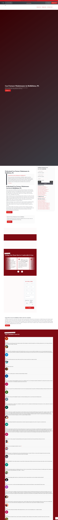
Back (39, 181)
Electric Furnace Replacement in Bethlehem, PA (43, 191)
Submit (29, 307)
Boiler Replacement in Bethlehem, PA (42, 195)
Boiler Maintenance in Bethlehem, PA (42, 193)
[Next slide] (22, 272)
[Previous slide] (18, 272)
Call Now (9, 221)
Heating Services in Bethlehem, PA (42, 186)
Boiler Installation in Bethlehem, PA (42, 192)
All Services (7, 325)
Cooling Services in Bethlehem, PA (42, 197)
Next (51, 181)
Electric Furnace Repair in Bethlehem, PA (42, 190)
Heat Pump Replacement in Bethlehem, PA (42, 187)
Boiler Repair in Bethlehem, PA (41, 194)
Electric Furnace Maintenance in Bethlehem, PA (43, 189)
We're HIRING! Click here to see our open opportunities (29, 0)
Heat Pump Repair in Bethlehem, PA (42, 188)
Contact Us (8, 90)
